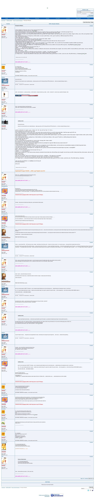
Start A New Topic (86, 22)
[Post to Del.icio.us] (93, 490)
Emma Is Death (4, 442)
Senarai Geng (16, 18)
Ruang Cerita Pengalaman (18, 20)
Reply (92, 22)
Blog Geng (37, 18)
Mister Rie (3, 227)
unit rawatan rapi (4, 186)
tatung (3, 89)
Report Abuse (47, 496)
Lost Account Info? (90, 16)
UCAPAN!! (68, 18)
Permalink (91, 25)
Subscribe (91, 487)
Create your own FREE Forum (44, 495)
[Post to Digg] (91, 490)
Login (92, 12)
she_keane (4, 64)
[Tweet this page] (88, 490)
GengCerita (3, 20)
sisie (2, 25)
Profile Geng (27, 18)
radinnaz (3, 77)
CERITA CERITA (9, 20)
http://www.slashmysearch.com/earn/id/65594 (22, 94)
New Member (91, 15)
